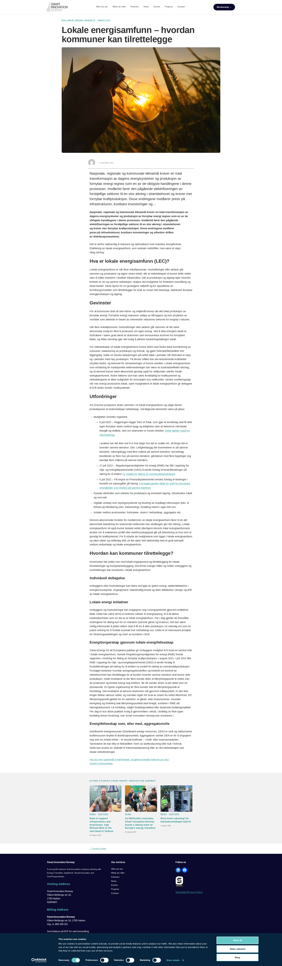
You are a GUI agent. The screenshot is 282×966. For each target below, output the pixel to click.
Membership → (224, 7)
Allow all (237, 940)
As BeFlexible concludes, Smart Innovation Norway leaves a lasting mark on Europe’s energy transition (140, 823)
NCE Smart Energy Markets (78, 20)
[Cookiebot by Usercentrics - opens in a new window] (39, 960)
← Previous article (98, 848)
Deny (237, 957)
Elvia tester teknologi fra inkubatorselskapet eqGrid (176, 820)
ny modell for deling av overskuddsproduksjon (148, 474)
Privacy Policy (195, 892)
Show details (173, 960)
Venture (103, 814)
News (93, 814)
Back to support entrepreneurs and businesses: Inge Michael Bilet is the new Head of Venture (101, 825)
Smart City (104, 20)
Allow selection (237, 949)
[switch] (104, 960)
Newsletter (181, 892)
